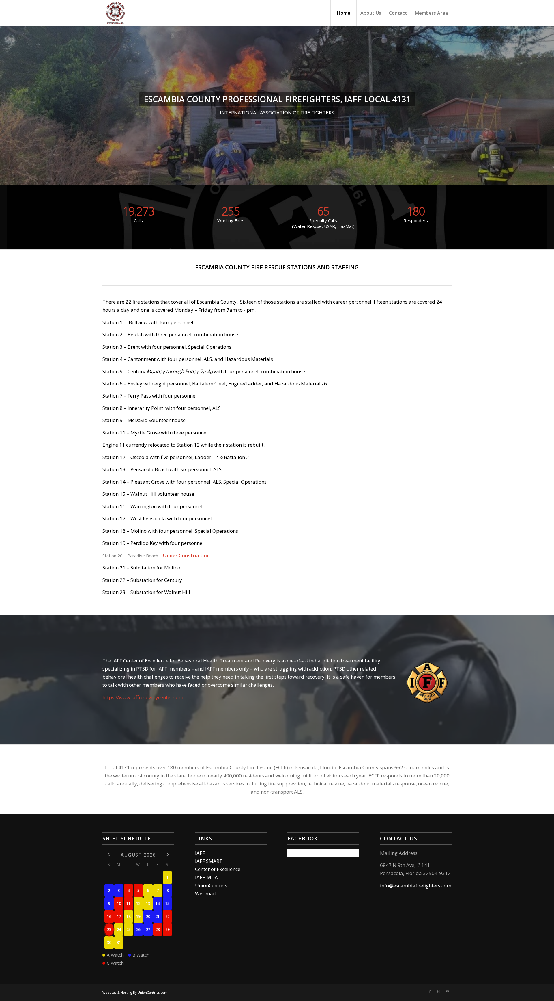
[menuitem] (343, 13)
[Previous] (5, 105)
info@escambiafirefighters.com (415, 885)
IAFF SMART (208, 861)
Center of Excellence (217, 869)
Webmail (205, 893)
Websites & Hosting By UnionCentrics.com (134, 992)
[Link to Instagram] (438, 991)
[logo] (115, 13)
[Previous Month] (109, 854)
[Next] (549, 105)
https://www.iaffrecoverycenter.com (142, 697)
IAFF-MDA (206, 877)
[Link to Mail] (447, 991)
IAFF (200, 853)
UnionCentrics (211, 885)
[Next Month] (167, 854)
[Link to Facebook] (430, 991)
